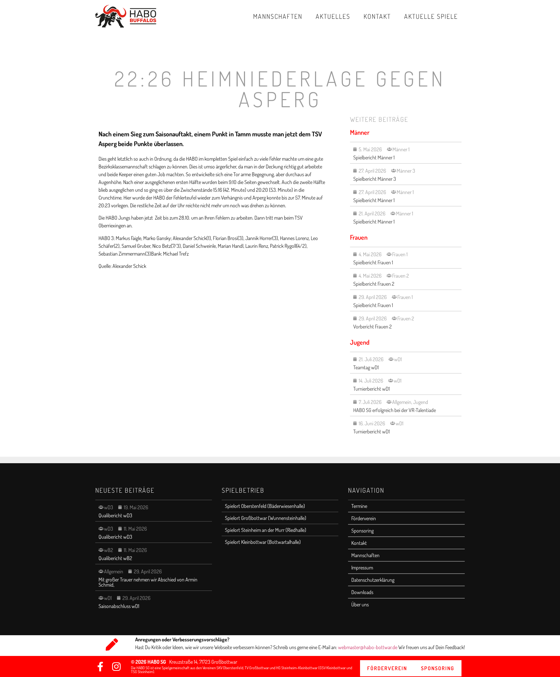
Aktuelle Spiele (431, 16)
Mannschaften (277, 16)
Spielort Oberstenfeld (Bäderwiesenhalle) (265, 506)
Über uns (360, 604)
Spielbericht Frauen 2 (373, 284)
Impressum (362, 567)
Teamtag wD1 (366, 367)
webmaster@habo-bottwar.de (368, 647)
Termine (359, 506)
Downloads (362, 592)
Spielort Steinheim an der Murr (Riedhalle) (265, 530)
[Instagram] (116, 666)
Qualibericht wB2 (115, 558)
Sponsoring (362, 530)
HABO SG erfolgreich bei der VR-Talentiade (394, 410)
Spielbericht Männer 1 (374, 157)
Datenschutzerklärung (372, 580)
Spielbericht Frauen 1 (373, 262)
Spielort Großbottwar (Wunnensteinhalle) (265, 518)
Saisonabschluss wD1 (119, 606)
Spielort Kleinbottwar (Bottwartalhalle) (263, 542)
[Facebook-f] (100, 666)
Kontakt (377, 16)
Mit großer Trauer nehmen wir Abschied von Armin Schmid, (148, 582)
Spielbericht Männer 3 (374, 179)
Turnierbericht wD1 (371, 388)
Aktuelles (333, 16)
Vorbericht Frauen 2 (372, 326)
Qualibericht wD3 (115, 515)
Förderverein (363, 518)
